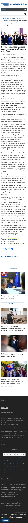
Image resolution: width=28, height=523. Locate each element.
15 (20, 463)
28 (17, 469)
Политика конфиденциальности (19, 512)
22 (20, 466)
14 (17, 463)
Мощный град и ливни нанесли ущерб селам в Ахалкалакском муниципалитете (13, 423)
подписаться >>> (13, 239)
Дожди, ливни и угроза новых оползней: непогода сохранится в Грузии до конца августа (13, 432)
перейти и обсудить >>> (16, 243)
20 (14, 466)
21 (17, 466)
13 (14, 463)
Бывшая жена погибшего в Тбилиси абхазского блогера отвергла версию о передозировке (13, 419)
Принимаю (5, 520)
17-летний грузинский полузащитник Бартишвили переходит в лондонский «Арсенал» (13, 427)
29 (20, 469)
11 (7, 463)
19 (10, 466)
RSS (2, 440)
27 (14, 469)
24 (4, 469)
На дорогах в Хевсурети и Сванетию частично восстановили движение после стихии (12, 436)
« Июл (2, 475)
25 (7, 469)
